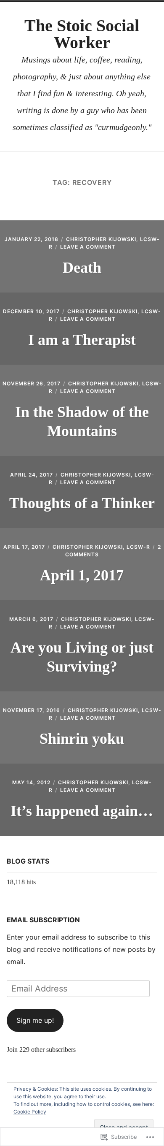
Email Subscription (43, 920)
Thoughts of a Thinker (82, 503)
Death (82, 267)
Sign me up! (35, 1020)
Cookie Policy (29, 1111)
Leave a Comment (88, 247)
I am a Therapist (82, 339)
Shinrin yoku (82, 738)
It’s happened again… (82, 810)
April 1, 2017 (82, 575)
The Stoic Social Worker (81, 34)
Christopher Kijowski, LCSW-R (101, 547)
